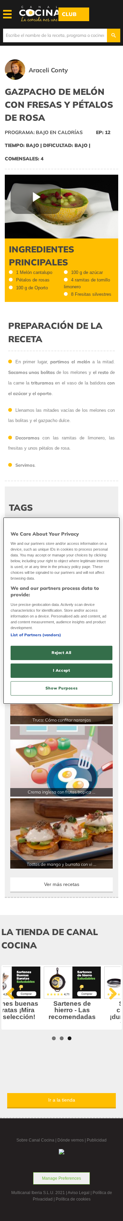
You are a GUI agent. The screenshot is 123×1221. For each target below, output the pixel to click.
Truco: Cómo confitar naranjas (61, 720)
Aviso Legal (79, 1192)
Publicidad (97, 1140)
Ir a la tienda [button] (61, 1100)
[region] (61, 610)
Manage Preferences (61, 1178)
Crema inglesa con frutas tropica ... (61, 792)
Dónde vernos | (72, 1140)
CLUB (69, 14)
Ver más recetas (61, 884)
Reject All (61, 652)
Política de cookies (73, 1199)
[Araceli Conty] (46, 78)
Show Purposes (61, 688)
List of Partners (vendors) (36, 635)
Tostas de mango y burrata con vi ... (61, 864)
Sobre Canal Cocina (35, 1140)
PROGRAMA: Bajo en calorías (44, 132)
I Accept (61, 670)
